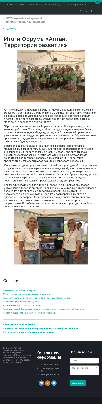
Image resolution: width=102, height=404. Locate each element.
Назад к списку (9, 28)
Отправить (78, 383)
